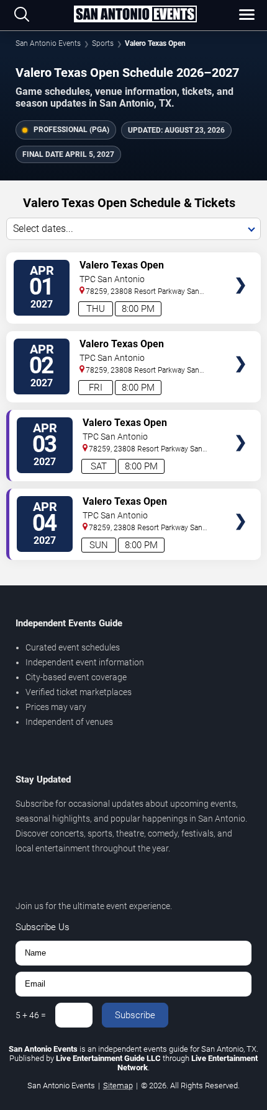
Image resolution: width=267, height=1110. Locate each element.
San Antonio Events (48, 43)
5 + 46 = (31, 1015)
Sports (103, 43)
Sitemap (118, 1085)
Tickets (240, 261)
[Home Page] (135, 15)
